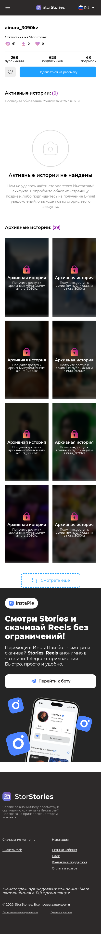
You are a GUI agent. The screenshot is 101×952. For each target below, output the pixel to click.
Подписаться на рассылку (57, 72)
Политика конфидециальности (20, 912)
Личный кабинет (64, 850)
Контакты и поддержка (69, 862)
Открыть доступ (27, 299)
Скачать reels (12, 850)
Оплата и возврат (65, 868)
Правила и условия (61, 912)
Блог (56, 856)
